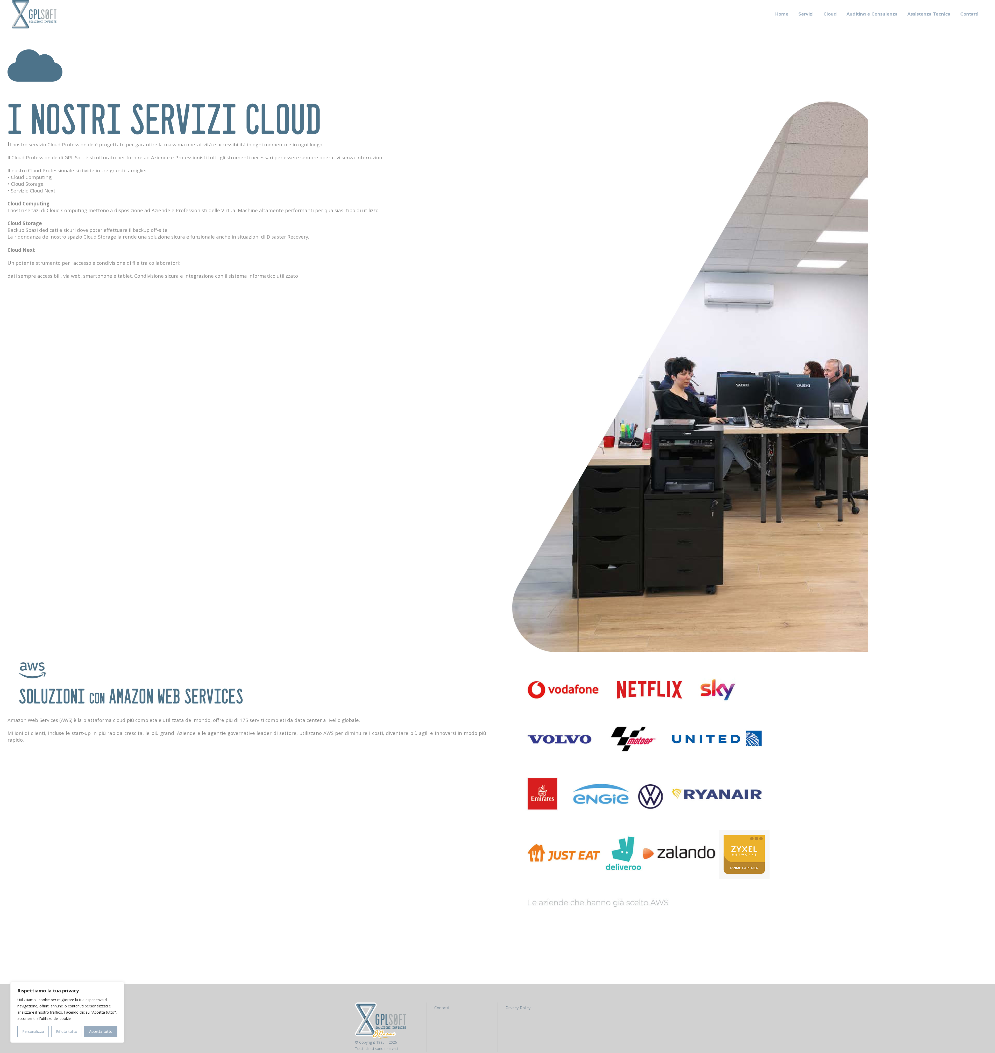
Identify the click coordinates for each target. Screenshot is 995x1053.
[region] (67, 1012)
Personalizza (33, 1031)
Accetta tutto (100, 1031)
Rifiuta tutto (66, 1031)
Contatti (441, 1008)
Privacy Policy (518, 1008)
